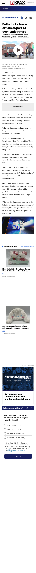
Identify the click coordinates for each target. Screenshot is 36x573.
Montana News (10, 17)
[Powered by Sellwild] (31, 365)
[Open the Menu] (3, 3)
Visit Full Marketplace (27, 246)
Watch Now (30, 3)
